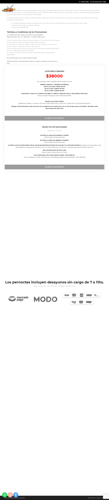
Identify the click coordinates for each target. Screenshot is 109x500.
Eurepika (98, 497)
